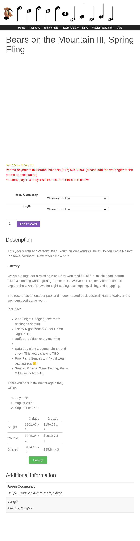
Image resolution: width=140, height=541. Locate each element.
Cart (119, 27)
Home (21, 27)
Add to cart (28, 224)
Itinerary (14, 266)
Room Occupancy (26, 194)
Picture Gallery (70, 27)
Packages (34, 27)
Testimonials (51, 27)
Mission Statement (102, 27)
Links (85, 27)
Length (26, 206)
